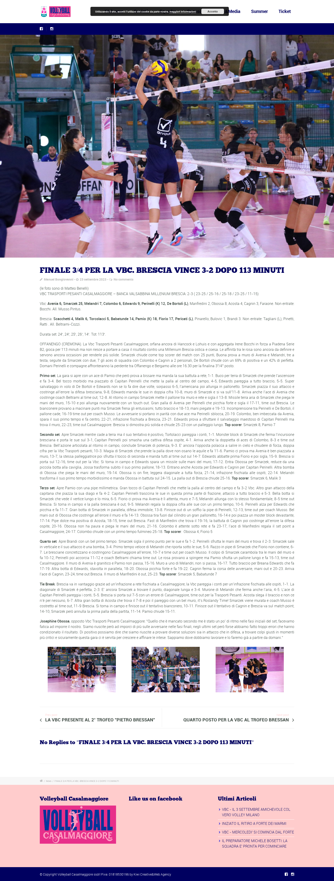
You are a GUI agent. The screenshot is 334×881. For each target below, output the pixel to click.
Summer (259, 11)
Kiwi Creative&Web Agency (152, 874)
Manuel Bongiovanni (58, 279)
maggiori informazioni (182, 11)
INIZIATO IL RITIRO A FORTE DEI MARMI (254, 823)
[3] (167, 146)
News (48, 781)
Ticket (285, 11)
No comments (123, 279)
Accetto (212, 11)
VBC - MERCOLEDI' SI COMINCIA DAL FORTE (258, 832)
